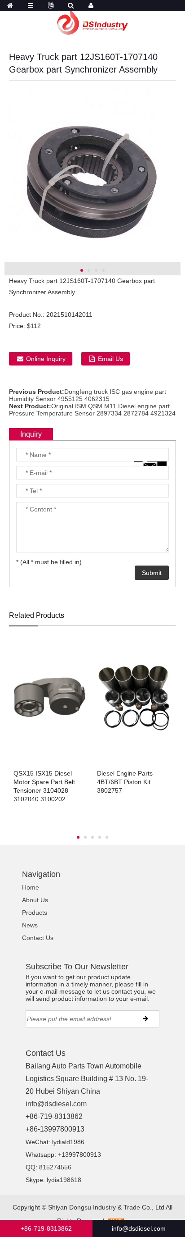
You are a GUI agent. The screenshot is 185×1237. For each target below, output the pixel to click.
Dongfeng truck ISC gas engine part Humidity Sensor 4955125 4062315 (87, 395)
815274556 (55, 1167)
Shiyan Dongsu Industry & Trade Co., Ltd (106, 1207)
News (30, 925)
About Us (35, 900)
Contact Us (37, 937)
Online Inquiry (46, 358)
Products (34, 912)
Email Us (110, 358)
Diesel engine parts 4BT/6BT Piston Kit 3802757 (125, 782)
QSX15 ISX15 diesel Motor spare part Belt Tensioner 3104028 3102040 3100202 (44, 786)
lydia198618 (64, 1179)
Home (30, 887)
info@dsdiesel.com (56, 1104)
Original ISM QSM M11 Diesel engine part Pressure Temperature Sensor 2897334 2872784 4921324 (92, 409)
